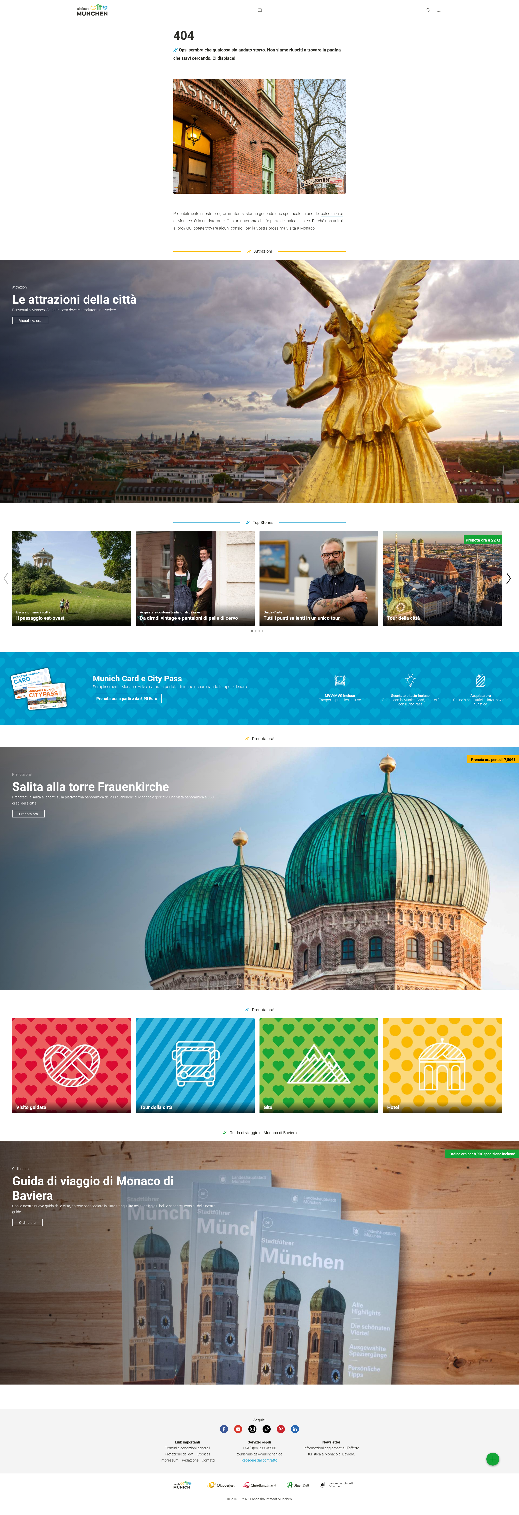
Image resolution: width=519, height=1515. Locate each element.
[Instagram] (252, 1429)
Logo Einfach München (182, 1485)
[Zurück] (6, 578)
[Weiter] (508, 578)
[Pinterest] (281, 1429)
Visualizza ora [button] (30, 320)
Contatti (208, 1460)
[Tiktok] (267, 1429)
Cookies (203, 1454)
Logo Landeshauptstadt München (336, 1485)
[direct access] (492, 1459)
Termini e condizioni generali (187, 1448)
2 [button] (255, 631)
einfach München (92, 9)
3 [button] (259, 631)
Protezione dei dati (179, 1454)
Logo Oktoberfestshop (221, 1485)
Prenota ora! (263, 738)
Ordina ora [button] (27, 1222)
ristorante (216, 220)
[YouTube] (238, 1429)
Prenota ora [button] (28, 814)
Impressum (169, 1460)
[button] (439, 10)
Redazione (190, 1460)
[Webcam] (260, 10)
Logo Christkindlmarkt (259, 1485)
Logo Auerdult (298, 1485)
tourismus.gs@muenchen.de (259, 1454)
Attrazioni (263, 251)
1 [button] (252, 631)
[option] (71, 578)
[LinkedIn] (295, 1429)
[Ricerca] (429, 10)
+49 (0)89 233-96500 (259, 1448)
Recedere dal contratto (259, 1460)
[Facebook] (224, 1429)
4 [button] (262, 631)
